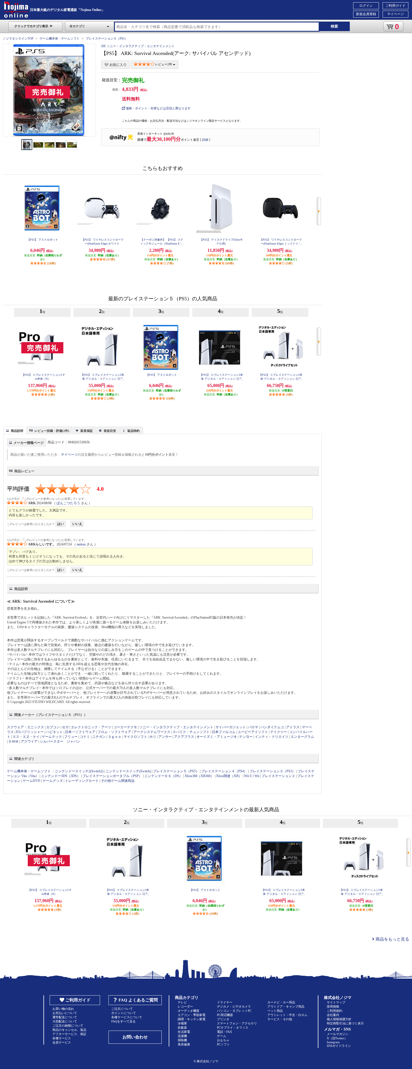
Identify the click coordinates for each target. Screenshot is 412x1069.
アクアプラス (184, 737)
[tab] (14, 430)
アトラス (293, 727)
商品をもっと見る (391, 939)
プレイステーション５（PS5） (107, 38)
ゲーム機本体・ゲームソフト (60, 38)
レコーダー (185, 1006)
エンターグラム (302, 737)
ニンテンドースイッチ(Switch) (128, 771)
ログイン (366, 6)
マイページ (395, 14)
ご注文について (122, 1008)
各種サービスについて (126, 1017)
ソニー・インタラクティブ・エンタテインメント (176, 727)
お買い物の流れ (63, 1008)
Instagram (333, 1042)
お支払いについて (64, 1013)
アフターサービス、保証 (69, 1034)
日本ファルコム (223, 732)
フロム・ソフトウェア (114, 732)
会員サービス (61, 1042)
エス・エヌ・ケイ (26, 737)
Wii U (248, 776)
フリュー (71, 737)
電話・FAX (224, 1031)
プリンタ (223, 1019)
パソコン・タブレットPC (234, 1010)
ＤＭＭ (13, 741)
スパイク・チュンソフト (191, 732)
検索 (334, 26)
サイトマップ (336, 1002)
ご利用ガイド (395, 6)
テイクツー (278, 732)
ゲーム (221, 1036)
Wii (256, 776)
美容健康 (184, 1044)
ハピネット (54, 732)
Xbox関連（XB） (229, 776)
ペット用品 (275, 1010)
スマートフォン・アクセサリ (237, 1023)
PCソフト (223, 1044)
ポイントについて (123, 1013)
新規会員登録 (366, 14)
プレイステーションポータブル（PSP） (112, 776)
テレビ (182, 1002)
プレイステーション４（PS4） (224, 771)
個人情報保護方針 (339, 1019)
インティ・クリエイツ (271, 737)
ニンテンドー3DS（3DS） (60, 776)
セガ (65, 727)
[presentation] (14, 430)
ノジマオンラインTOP (18, 38)
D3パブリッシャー (30, 732)
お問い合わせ (135, 1037)
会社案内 (333, 1015)
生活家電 (184, 1031)
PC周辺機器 (225, 1015)
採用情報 (333, 1006)
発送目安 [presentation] (110, 430)
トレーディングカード (82, 781)
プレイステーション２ (278, 776)
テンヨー (246, 737)
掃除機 (182, 1040)
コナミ (85, 737)
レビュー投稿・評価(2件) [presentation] (51, 430)
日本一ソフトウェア (80, 732)
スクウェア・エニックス (25, 727)
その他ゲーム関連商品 (118, 781)
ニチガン (99, 737)
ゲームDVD (31, 781)
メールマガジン (337, 1034)
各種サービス (61, 1038)
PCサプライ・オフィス (232, 1027)
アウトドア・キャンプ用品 (285, 1006)
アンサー (165, 737)
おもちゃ (223, 1040)
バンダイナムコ (272, 727)
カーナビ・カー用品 (281, 1002)
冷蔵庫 (182, 1023)
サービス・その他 (279, 1019)
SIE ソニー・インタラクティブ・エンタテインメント (138, 46)
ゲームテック (52, 737)
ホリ (152, 737)
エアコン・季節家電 (191, 1015)
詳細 (205, 139)
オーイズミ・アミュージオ (216, 737)
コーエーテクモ (125, 727)
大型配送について (64, 1021)
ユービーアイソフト (253, 732)
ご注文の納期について (67, 1025)
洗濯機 (182, 1036)
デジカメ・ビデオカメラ (234, 1006)
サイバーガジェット (231, 727)
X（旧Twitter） (337, 1038)
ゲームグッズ (53, 781)
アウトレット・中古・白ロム (287, 1015)
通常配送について (64, 1017)
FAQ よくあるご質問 (138, 1000)
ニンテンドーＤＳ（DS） (163, 776)
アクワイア (29, 741)
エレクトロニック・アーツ (91, 727)
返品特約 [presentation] (133, 430)
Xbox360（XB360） (199, 776)
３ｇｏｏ (114, 737)
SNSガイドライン (339, 1045)
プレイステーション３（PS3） (272, 771)
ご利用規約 (334, 1010)
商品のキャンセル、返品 (69, 1029)
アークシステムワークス (151, 732)
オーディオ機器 (188, 1010)
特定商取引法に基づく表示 (345, 1023)
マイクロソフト (135, 737)
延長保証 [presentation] (86, 430)
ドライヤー (224, 1002)
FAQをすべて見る (123, 1021)
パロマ (253, 727)
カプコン (53, 727)
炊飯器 (182, 1027)
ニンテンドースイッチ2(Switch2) (79, 771)
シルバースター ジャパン (60, 741)
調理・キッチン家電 (191, 1019)
